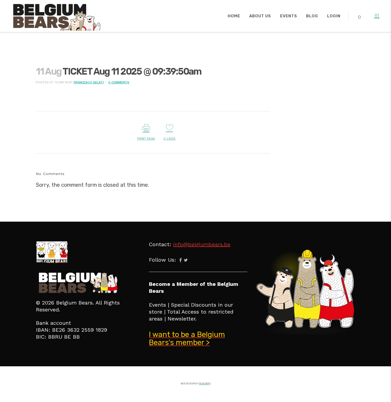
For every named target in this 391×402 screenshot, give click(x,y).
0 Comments (118, 82)
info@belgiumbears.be (201, 244)
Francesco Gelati (89, 82)
